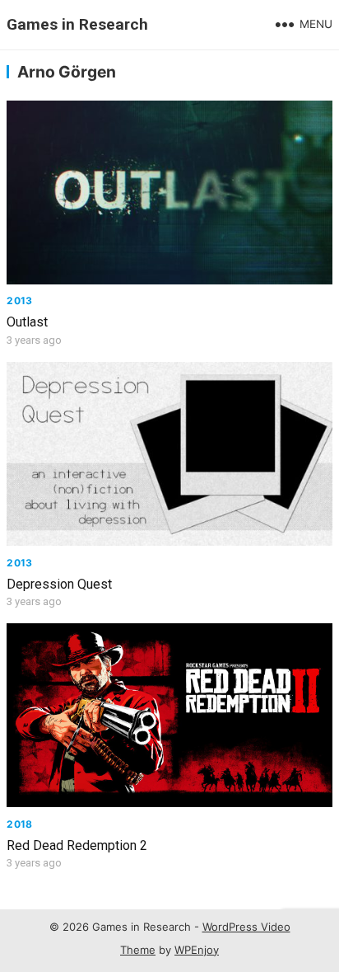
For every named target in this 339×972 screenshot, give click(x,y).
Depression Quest (59, 584)
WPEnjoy (196, 949)
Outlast (27, 322)
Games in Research (77, 24)
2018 (19, 824)
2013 (19, 300)
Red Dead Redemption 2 (77, 845)
